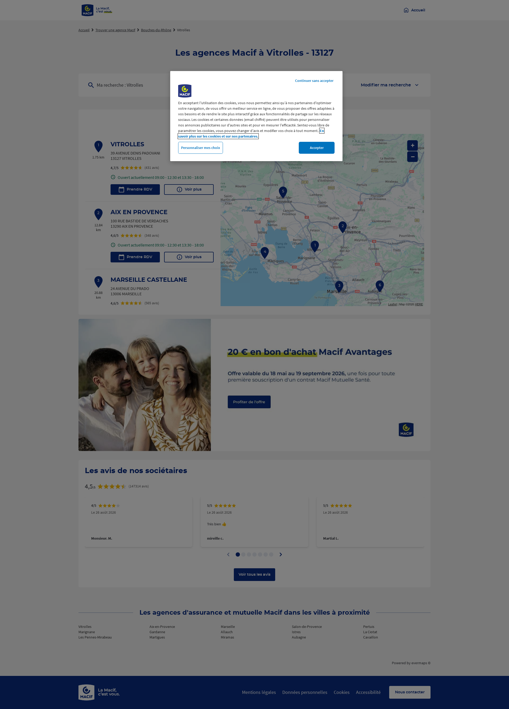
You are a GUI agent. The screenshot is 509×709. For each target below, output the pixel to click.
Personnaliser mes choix (200, 147)
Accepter (317, 147)
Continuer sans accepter (314, 80)
